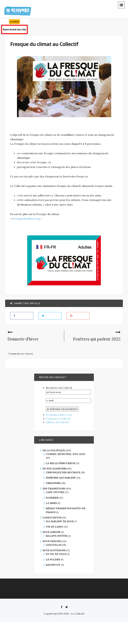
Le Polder (53, 559)
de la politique (53, 450)
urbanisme (53, 483)
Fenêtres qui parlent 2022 (96, 339)
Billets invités (56, 535)
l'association (52, 517)
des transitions (53, 488)
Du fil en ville (56, 554)
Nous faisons (51, 541)
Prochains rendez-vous (59, 414)
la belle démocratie (60, 463)
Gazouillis (54, 544)
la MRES (51, 503)
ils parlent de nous (60, 521)
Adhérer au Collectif (57, 422)
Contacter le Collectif (58, 418)
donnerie (52, 497)
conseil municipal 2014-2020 (65, 454)
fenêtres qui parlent (61, 477)
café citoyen (55, 492)
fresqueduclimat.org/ (28, 218)
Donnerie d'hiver (23, 339)
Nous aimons (51, 532)
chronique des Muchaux (63, 472)
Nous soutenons (54, 550)
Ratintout (53, 564)
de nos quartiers (54, 468)
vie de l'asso (54, 526)
